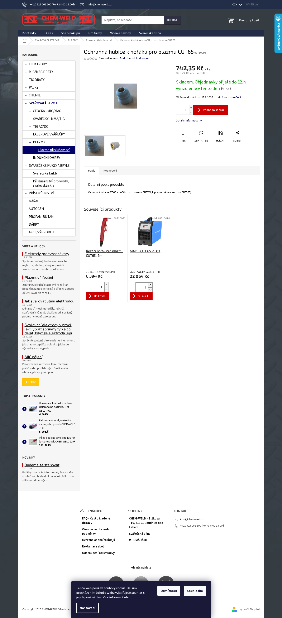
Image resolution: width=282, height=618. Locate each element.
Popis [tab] (91, 171)
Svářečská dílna (139, 534)
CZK (235, 5)
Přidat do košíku (213, 109)
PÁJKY (33, 87)
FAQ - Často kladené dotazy (96, 521)
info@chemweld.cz (192, 519)
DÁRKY (34, 224)
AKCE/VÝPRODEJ (41, 232)
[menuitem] (29, 33)
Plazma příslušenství (54, 150)
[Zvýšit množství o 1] (191, 107)
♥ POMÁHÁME (138, 540)
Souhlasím (195, 591)
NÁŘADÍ (34, 201)
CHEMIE (35, 95)
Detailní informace (187, 121)
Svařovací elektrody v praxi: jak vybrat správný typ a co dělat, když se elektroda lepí (48, 329)
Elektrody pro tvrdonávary (47, 254)
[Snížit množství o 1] (191, 112)
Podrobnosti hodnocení (134, 59)
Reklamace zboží (93, 547)
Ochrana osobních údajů (98, 540)
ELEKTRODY (38, 64)
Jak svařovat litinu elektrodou (49, 301)
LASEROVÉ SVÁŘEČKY (49, 134)
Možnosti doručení (229, 98)
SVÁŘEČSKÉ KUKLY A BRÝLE (49, 165)
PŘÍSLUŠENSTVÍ (41, 193)
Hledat (172, 20)
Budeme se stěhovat (42, 465)
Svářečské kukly (45, 173)
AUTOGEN (36, 208)
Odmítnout (169, 591)
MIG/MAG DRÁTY (41, 72)
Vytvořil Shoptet (250, 609)
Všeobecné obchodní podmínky (96, 531)
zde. (126, 597)
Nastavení (87, 608)
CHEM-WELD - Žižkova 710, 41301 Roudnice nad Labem (146, 523)
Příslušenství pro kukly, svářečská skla (51, 183)
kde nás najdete (141, 567)
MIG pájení (33, 357)
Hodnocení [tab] (110, 171)
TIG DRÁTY (36, 79)
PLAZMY (39, 142)
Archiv (31, 382)
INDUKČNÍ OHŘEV (46, 157)
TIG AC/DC (40, 126)
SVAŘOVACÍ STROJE (44, 103)
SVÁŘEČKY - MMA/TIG (49, 118)
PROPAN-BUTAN (41, 216)
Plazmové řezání (39, 278)
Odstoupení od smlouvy (98, 553)
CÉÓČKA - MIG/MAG (47, 111)
